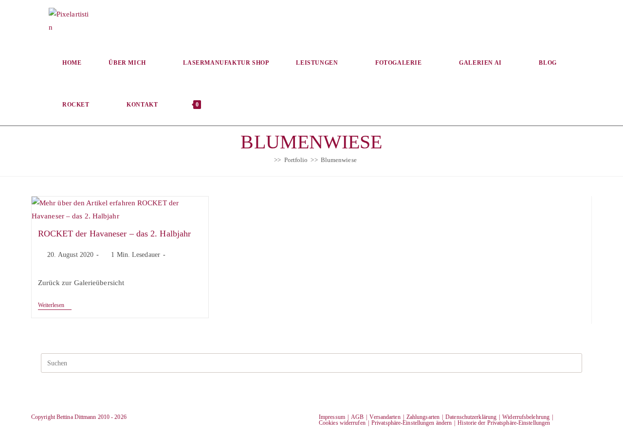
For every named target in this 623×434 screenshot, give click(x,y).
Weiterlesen (55, 306)
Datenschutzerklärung (470, 417)
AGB (357, 417)
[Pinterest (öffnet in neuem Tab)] (512, 20)
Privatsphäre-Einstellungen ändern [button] (411, 422)
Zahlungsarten (423, 417)
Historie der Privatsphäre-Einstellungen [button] (504, 422)
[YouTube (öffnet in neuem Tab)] (578, 20)
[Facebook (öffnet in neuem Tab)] (480, 20)
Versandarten (384, 417)
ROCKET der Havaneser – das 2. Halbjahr (114, 233)
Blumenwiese (339, 159)
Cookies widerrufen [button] (342, 422)
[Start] (268, 159)
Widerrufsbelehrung (526, 417)
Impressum (332, 417)
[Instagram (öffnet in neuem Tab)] (545, 20)
